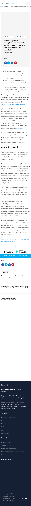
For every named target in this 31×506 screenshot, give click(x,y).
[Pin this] (15, 62)
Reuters (20, 128)
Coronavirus (4, 420)
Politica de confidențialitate (8, 448)
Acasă (1, 6)
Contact (3, 455)
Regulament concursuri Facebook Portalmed (13, 451)
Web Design (12, 500)
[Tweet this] (8, 62)
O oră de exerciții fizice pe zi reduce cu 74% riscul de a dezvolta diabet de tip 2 (15, 370)
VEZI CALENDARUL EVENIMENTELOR (15, 255)
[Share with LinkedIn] (12, 62)
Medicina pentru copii (7, 427)
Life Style (3, 424)
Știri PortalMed (8, 52)
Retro (2, 430)
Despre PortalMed (6, 442)
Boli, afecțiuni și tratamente (8, 417)
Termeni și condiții (6, 445)
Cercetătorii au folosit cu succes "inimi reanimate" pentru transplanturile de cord (14, 346)
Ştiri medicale (5, 433)
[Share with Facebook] (5, 62)
